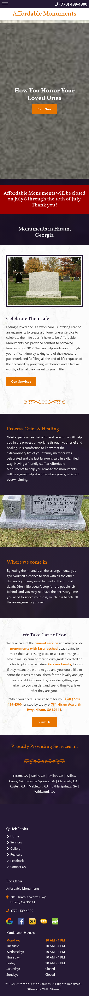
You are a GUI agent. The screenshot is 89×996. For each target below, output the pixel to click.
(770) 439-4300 (21, 911)
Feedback (17, 861)
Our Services (21, 381)
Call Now (44, 109)
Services (16, 842)
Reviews (16, 854)
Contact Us (18, 867)
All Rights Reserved (67, 984)
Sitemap (33, 989)
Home (14, 836)
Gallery (15, 848)
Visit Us (44, 722)
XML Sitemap (51, 989)
